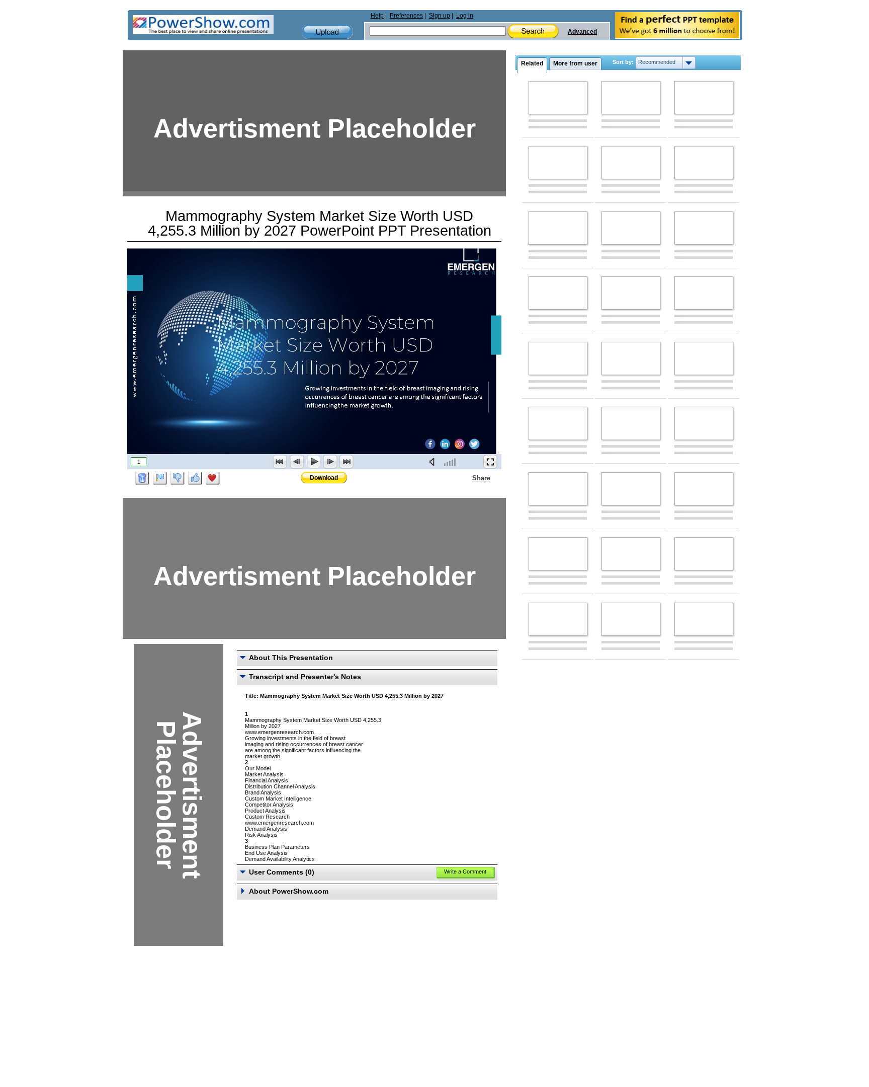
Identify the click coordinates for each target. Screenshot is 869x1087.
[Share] (466, 478)
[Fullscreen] (490, 461)
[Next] (329, 461)
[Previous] (296, 461)
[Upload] (327, 32)
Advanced (582, 31)
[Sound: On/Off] (434, 461)
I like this (195, 478)
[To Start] (280, 461)
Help (377, 15)
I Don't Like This (177, 478)
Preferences (406, 15)
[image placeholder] (558, 97)
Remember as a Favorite (213, 478)
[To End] (346, 461)
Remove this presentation (142, 478)
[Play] (313, 461)
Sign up (439, 15)
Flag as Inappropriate (160, 478)
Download (324, 477)
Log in (464, 15)
